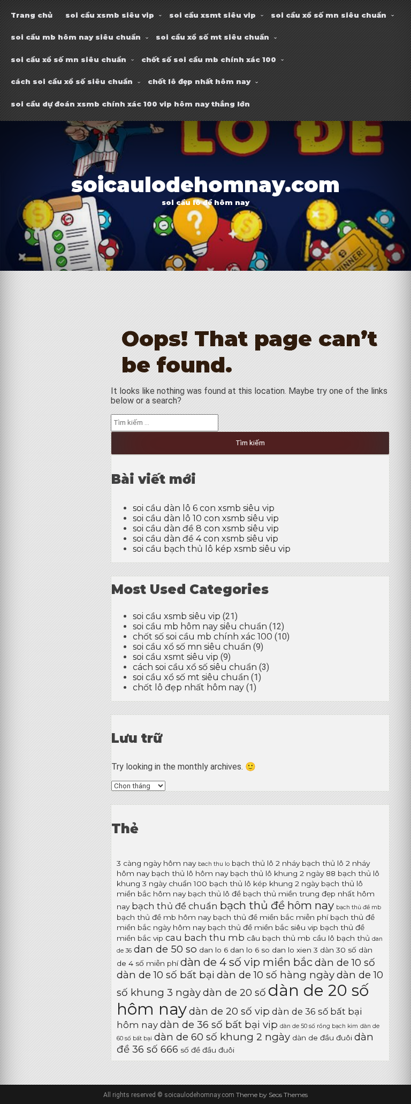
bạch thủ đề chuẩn (175, 906)
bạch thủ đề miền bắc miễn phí (270, 917)
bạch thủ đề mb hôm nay (164, 917)
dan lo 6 (213, 950)
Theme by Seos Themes (272, 1095)
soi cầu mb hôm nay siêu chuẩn (76, 37)
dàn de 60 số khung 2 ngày (222, 1037)
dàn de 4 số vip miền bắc (246, 962)
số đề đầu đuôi (207, 1050)
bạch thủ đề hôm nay (277, 905)
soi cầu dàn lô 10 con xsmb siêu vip (206, 518)
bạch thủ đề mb (358, 907)
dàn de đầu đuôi (322, 1037)
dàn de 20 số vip (229, 1011)
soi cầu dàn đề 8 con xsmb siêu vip (206, 528)
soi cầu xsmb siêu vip (109, 15)
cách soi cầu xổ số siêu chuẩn (72, 81)
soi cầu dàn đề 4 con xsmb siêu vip (205, 539)
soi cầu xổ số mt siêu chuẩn (212, 37)
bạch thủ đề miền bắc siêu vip (263, 927)
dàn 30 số (338, 950)
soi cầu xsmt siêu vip (212, 15)
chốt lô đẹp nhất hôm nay (199, 81)
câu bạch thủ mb (278, 938)
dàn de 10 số (345, 962)
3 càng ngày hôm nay (156, 863)
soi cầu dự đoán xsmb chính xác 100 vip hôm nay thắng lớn (130, 104)
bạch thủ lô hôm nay (189, 873)
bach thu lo (214, 864)
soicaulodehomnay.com (205, 184)
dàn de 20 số (234, 992)
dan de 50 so (165, 949)
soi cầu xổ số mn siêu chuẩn (328, 15)
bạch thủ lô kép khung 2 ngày (264, 883)
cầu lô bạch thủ (341, 938)
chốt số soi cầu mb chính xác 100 (208, 59)
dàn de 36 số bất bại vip (219, 1024)
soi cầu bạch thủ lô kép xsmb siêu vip (212, 549)
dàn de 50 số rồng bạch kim (319, 1026)
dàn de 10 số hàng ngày (275, 975)
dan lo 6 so (250, 950)
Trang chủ (31, 15)
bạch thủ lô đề (214, 893)
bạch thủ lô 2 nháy (266, 863)
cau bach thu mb (205, 937)
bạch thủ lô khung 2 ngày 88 (283, 873)
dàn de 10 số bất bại (166, 975)
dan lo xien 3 (295, 950)
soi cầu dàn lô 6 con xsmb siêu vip (204, 508)
